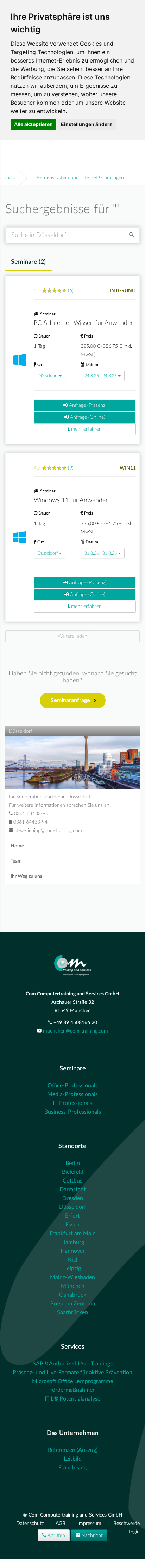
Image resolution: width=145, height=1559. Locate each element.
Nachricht (91, 1535)
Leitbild (73, 1459)
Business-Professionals (72, 1112)
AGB (61, 1523)
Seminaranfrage (70, 700)
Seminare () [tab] (28, 262)
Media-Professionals (72, 1094)
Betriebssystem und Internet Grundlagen (80, 177)
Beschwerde (126, 1523)
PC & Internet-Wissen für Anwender (83, 323)
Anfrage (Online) (87, 417)
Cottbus (72, 1181)
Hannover (73, 1251)
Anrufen (55, 1535)
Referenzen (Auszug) (72, 1450)
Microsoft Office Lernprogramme (72, 1381)
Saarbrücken (72, 1312)
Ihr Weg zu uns (26, 876)
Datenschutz (30, 1523)
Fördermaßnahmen (72, 1390)
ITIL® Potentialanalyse (72, 1399)
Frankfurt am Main (73, 1233)
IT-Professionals (72, 1103)
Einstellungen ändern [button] (87, 124)
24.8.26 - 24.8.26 (100, 376)
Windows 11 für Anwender (71, 500)
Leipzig (72, 1268)
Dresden (72, 1198)
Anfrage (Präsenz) (87, 405)
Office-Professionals (73, 1085)
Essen (72, 1224)
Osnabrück (72, 1295)
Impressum (90, 1523)
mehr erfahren (86, 429)
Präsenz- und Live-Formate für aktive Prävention (72, 1372)
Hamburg (72, 1242)
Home (17, 846)
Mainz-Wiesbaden (72, 1277)
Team (16, 861)
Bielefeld (72, 1172)
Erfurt (72, 1216)
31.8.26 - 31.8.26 (100, 553)
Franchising (72, 1467)
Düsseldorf (48, 376)
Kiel (72, 1260)
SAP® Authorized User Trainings (73, 1364)
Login (134, 1531)
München (72, 1286)
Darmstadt (72, 1189)
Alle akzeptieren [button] (33, 124)
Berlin (72, 1163)
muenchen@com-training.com (75, 1031)
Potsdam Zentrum (72, 1303)
